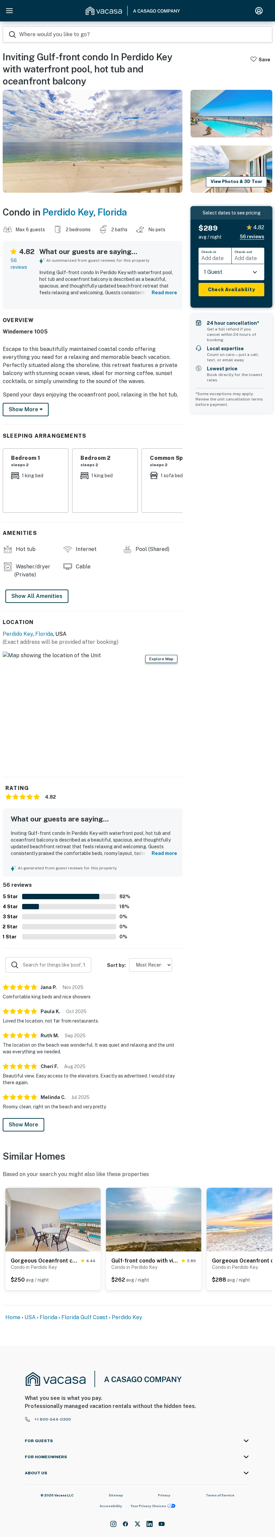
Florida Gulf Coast (84, 1317)
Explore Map (161, 659)
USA (30, 1317)
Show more (24, 409)
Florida (112, 212)
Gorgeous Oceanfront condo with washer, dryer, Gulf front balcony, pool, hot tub (44, 1260)
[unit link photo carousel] (53, 1219)
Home (12, 1317)
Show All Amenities (36, 596)
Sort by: (116, 965)
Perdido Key (68, 212)
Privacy (164, 1495)
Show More (23, 1124)
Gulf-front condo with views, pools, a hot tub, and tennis (145, 1260)
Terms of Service (220, 1495)
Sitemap (116, 1495)
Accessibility (111, 1506)
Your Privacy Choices (148, 1506)
